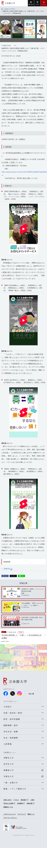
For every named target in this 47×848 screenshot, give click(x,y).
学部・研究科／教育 (12, 713)
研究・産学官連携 (11, 719)
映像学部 (7, 568)
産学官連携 (6, 56)
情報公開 (29, 803)
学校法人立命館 (8, 803)
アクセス (16, 800)
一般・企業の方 (10, 782)
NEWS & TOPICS (9, 9)
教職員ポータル (8, 807)
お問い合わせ (7, 800)
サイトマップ (22, 814)
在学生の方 (8, 764)
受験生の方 (8, 757)
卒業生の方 (8, 776)
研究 (4, 641)
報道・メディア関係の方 (14, 788)
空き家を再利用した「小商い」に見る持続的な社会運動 (21, 636)
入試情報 (7, 744)
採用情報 (20, 803)
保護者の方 (8, 770)
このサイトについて (9, 814)
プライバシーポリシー (10, 818)
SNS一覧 (31, 693)
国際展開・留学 (10, 725)
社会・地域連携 (17, 56)
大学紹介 (7, 706)
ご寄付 (32, 800)
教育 (11, 56)
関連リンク (31, 814)
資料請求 (23, 800)
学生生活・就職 (10, 731)
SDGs (7, 641)
